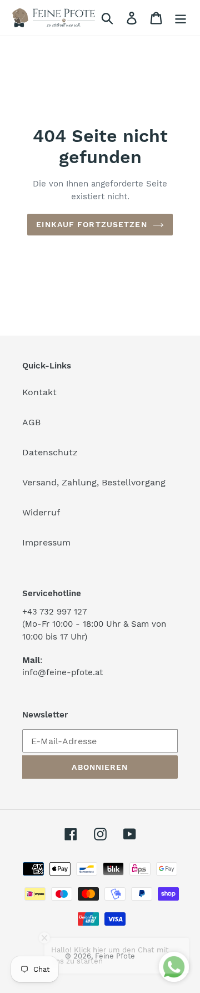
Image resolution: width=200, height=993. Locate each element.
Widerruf (41, 512)
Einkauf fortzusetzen (91, 224)
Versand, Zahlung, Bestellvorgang (94, 482)
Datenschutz (50, 452)
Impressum (46, 542)
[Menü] (180, 18)
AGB (31, 422)
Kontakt (39, 392)
